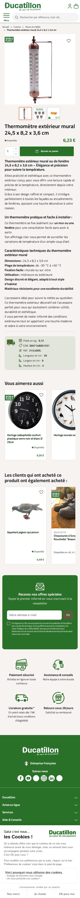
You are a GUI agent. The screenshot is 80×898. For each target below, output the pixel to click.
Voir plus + (12, 640)
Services (7, 812)
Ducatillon (8, 797)
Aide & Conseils (12, 820)
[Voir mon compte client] (70, 6)
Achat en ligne (11, 805)
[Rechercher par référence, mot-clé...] (17, 17)
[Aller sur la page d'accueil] (22, 6)
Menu (6, 20)
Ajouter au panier (49, 151)
